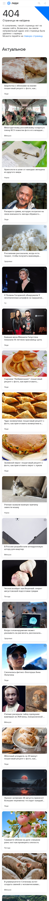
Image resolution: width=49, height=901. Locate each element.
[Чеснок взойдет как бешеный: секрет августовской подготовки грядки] (24, 579)
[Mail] (8, 3)
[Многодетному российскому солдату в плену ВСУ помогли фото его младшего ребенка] (24, 118)
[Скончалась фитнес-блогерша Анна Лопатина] (24, 663)
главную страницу (33, 36)
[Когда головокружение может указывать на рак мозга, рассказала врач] (24, 621)
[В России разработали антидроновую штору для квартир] (24, 537)
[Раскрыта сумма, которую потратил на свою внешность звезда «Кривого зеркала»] (24, 202)
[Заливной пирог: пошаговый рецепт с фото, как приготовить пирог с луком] (24, 454)
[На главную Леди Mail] (14, 3)
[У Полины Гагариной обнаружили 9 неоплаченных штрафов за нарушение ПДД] (24, 286)
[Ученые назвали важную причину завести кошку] (24, 495)
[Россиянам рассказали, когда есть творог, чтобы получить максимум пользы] (24, 244)
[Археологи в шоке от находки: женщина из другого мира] (24, 160)
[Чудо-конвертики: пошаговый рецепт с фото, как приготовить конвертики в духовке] (24, 412)
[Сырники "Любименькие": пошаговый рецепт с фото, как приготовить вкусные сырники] (24, 370)
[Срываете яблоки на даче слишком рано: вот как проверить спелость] (24, 831)
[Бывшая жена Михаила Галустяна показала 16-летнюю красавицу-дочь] (24, 328)
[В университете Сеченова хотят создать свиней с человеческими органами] (24, 872)
